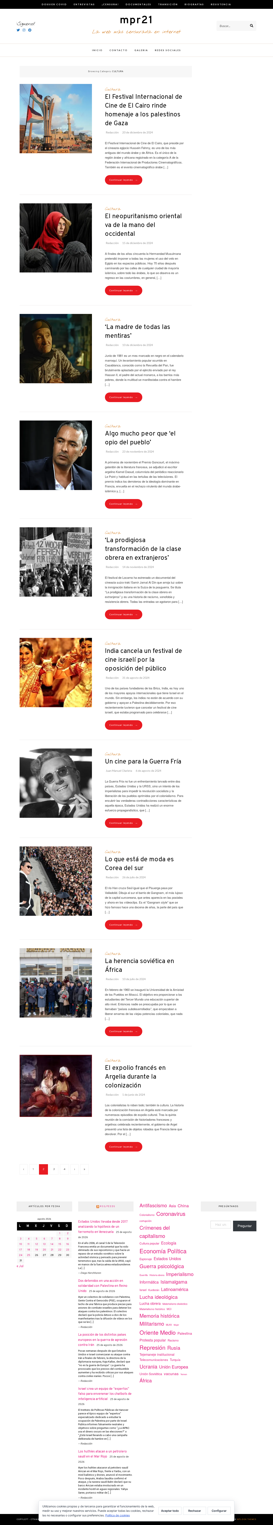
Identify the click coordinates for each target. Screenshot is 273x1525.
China (183, 1205)
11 (29, 1244)
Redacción (112, 132)
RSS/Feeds (107, 1206)
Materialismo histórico (152, 1309)
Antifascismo (153, 1205)
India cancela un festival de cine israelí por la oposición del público (143, 660)
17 (20, 1250)
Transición (168, 4)
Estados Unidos (167, 1258)
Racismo (173, 1340)
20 (44, 1250)
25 (28, 1255)
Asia (172, 1205)
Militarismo (151, 1323)
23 (67, 1250)
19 (36, 1250)
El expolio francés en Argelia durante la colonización (135, 1077)
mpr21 (136, 20)
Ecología (168, 1243)
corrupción (145, 1221)
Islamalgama (173, 1281)
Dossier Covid (54, 4)
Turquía (175, 1359)
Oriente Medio (157, 1332)
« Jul (20, 1266)
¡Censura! (110, 4)
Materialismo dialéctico (174, 1304)
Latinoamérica (174, 1289)
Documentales (138, 4)
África (145, 1380)
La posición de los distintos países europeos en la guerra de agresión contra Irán (102, 1340)
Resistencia (221, 4)
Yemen (183, 1374)
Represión (152, 1347)
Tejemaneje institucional (156, 1354)
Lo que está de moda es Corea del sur (139, 864)
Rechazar (194, 1510)
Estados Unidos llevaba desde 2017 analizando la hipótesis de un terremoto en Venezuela (103, 1227)
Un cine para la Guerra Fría (143, 762)
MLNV (169, 1324)
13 (44, 1244)
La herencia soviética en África (139, 965)
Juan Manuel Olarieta (119, 770)
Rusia (173, 1347)
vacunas (171, 1373)
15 (60, 1244)
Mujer (176, 1324)
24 (20, 1255)
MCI (169, 1309)
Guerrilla (143, 1275)
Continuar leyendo (123, 180)
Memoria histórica (159, 1315)
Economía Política (162, 1251)
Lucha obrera (150, 1303)
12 (36, 1244)
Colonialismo (146, 1215)
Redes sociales (168, 50)
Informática (149, 1282)
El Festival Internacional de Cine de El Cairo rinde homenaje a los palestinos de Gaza (143, 110)
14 (52, 1244)
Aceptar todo (170, 1510)
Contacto (119, 50)
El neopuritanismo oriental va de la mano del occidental (143, 225)
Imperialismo (180, 1273)
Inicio (97, 50)
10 (20, 1244)
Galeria (141, 50)
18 (28, 1250)
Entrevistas (84, 4)
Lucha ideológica (158, 1296)
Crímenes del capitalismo (154, 1231)
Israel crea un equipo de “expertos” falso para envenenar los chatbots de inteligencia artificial (105, 1394)
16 (67, 1244)
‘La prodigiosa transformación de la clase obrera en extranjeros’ (143, 549)
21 (52, 1250)
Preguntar (245, 1225)
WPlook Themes (246, 1519)
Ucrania (148, 1366)
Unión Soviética (150, 1374)
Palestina (184, 1333)
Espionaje (145, 1259)
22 (59, 1250)
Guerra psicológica (161, 1266)
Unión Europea (173, 1366)
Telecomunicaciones (153, 1359)
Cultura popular (149, 1243)
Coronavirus (170, 1213)
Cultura (112, 89)
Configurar (219, 1510)
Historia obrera (156, 1275)
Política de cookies (117, 1515)
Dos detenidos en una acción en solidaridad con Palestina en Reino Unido (102, 1286)
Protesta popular (152, 1339)
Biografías (194, 4)
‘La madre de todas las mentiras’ (137, 331)
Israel (142, 1290)
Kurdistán (153, 1290)
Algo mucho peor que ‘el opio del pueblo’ (140, 438)
